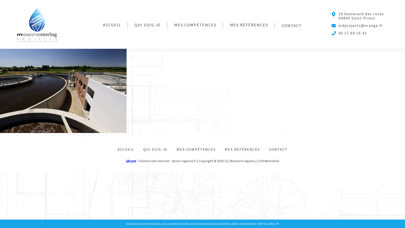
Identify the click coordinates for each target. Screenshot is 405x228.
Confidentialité (268, 161)
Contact (292, 25)
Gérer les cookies (266, 223)
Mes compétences (195, 24)
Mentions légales (242, 161)
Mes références (249, 24)
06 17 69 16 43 (353, 33)
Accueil (112, 24)
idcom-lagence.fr (184, 161)
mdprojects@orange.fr (361, 25)
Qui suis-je (148, 24)
